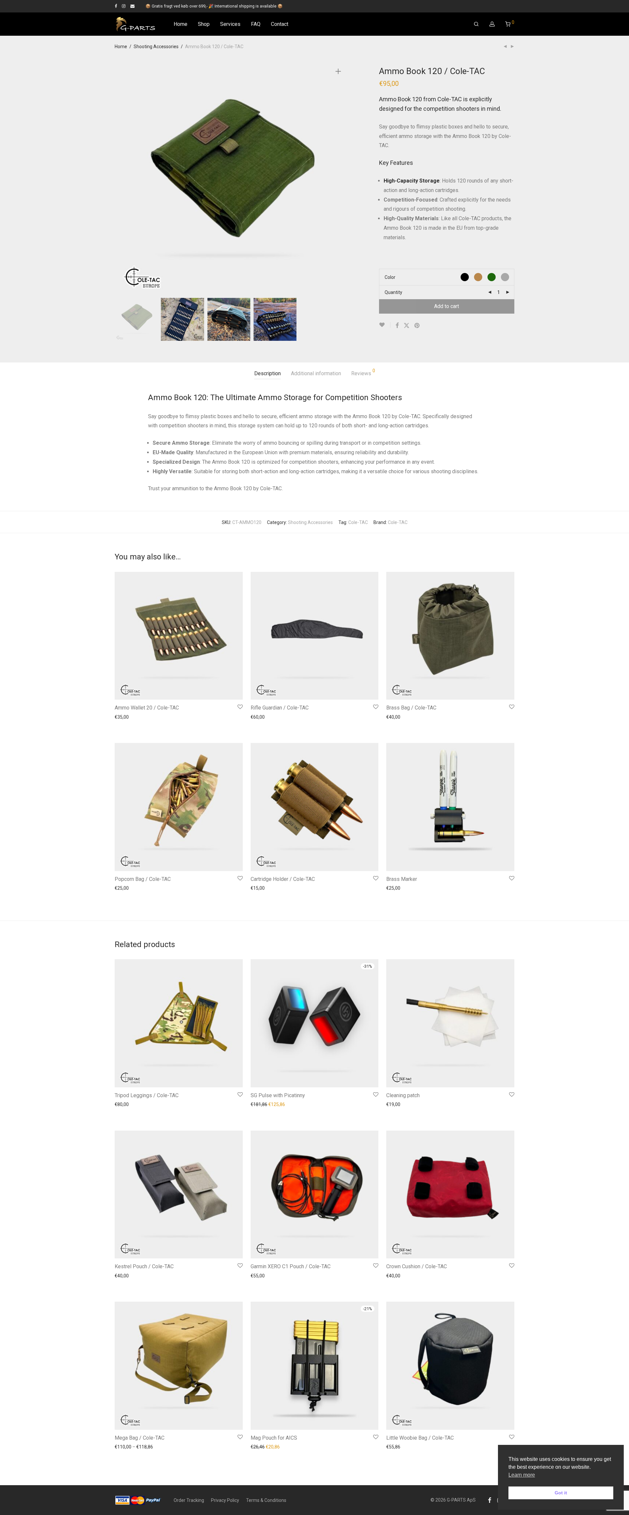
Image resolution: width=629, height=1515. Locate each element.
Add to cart (446, 306)
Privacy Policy (225, 1500)
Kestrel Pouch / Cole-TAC (144, 1266)
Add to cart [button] (394, 897)
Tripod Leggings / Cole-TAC (147, 1095)
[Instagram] (123, 6)
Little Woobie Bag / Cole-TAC (420, 1438)
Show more (157, 726)
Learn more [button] (521, 1475)
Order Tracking (189, 1500)
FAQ (255, 24)
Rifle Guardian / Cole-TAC (280, 708)
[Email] (132, 6)
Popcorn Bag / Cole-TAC (143, 879)
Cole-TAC (358, 522)
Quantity (393, 292)
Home (180, 24)
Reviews (363, 372)
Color (390, 277)
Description (267, 373)
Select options (126, 726)
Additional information (316, 373)
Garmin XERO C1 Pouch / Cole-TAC (291, 1266)
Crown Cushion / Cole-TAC (416, 1266)
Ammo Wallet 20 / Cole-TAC (147, 708)
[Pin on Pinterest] (417, 325)
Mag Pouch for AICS (274, 1438)
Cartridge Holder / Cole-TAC (283, 879)
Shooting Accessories (156, 46)
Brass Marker (401, 879)
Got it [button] (561, 1492)
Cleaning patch (403, 1095)
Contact (279, 24)
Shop (204, 24)
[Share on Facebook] (397, 325)
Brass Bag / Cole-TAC (411, 708)
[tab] (267, 373)
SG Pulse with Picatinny (278, 1095)
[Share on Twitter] (407, 325)
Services (230, 24)
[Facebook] (116, 6)
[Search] (476, 24)
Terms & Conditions (266, 1500)
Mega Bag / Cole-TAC (139, 1438)
